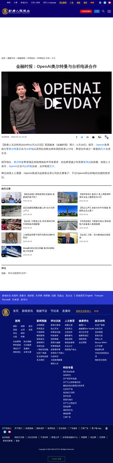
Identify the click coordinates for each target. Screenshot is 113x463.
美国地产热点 (70, 349)
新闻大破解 (55, 342)
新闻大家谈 (55, 325)
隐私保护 (40, 428)
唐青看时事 (55, 349)
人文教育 (70, 320)
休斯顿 (46, 295)
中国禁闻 (40, 332)
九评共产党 (68, 389)
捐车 (85, 3)
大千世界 (99, 346)
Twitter (104, 2)
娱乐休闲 (100, 320)
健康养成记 (83, 335)
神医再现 (83, 339)
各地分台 (24, 3)
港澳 (23, 326)
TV (97, 11)
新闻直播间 (86, 11)
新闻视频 (42, 320)
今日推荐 (27, 345)
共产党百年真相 (70, 378)
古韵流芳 (68, 332)
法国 (53, 295)
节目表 (55, 310)
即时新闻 (17, 345)
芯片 (103, 149)
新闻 (17, 320)
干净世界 (44, 437)
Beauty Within (101, 342)
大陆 (15, 337)
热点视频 (27, 341)
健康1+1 (82, 325)
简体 (38, 3)
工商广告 (67, 417)
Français (99, 295)
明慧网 (84, 437)
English (89, 295)
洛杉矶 (30, 295)
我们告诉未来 (69, 372)
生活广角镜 (100, 325)
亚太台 (69, 295)
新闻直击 (40, 339)
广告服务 (73, 428)
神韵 (8, 3)
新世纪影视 (8, 441)
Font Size (100, 137)
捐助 (78, 3)
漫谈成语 (68, 339)
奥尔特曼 (14, 149)
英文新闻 (63, 3)
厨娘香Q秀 (99, 349)
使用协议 (51, 428)
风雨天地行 (68, 399)
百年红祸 (67, 396)
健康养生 (84, 320)
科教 (23, 337)
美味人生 (99, 339)
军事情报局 (55, 346)
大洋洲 (38, 295)
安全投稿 (62, 428)
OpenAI (100, 144)
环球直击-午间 (43, 58)
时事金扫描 (55, 332)
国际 (15, 326)
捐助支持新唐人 (83, 311)
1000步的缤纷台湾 (102, 355)
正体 (33, 3)
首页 (3, 58)
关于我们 (18, 428)
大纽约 (14, 295)
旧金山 (60, 295)
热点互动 (54, 328)
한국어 (24, 299)
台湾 (23, 330)
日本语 (15, 299)
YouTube (109, 2)
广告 (71, 3)
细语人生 (54, 363)
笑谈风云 (68, 328)
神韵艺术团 (19, 437)
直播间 (66, 310)
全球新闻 (40, 325)
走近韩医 (83, 342)
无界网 (102, 437)
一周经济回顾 (42, 349)
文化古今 (68, 346)
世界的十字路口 (57, 353)
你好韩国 (99, 332)
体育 (31, 330)
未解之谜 (68, 325)
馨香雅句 (68, 335)
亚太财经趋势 (42, 356)
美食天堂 (99, 335)
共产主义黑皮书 (70, 403)
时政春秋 (54, 335)
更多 (18, 441)
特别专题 (68, 367)
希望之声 (55, 437)
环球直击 (31, 58)
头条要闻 (17, 341)
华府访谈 (40, 346)
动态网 (93, 437)
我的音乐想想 (101, 360)
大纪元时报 (32, 437)
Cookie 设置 (56, 459)
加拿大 (22, 295)
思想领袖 (54, 339)
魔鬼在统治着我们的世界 (73, 386)
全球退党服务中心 (70, 437)
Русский (6, 299)
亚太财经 (40, 360)
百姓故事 (67, 406)
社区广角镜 (41, 353)
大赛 (15, 3)
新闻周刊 (40, 342)
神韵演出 (17, 352)
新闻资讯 (27, 310)
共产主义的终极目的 (71, 382)
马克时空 (54, 356)
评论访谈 (56, 320)
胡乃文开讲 (83, 332)
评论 (15, 333)
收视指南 (29, 428)
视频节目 (11, 58)
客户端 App (96, 428)
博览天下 (17, 348)
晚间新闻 (40, 335)
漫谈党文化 (68, 410)
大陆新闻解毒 (56, 360)
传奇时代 (67, 375)
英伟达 (87, 162)
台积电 (30, 149)
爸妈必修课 (69, 342)
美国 (15, 330)
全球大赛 (27, 352)
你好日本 (99, 328)
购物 (92, 3)
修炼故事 (67, 413)
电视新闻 (21, 58)
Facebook (100, 2)
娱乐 (31, 326)
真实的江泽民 (69, 392)
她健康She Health (86, 328)
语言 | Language (49, 3)
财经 (23, 333)
